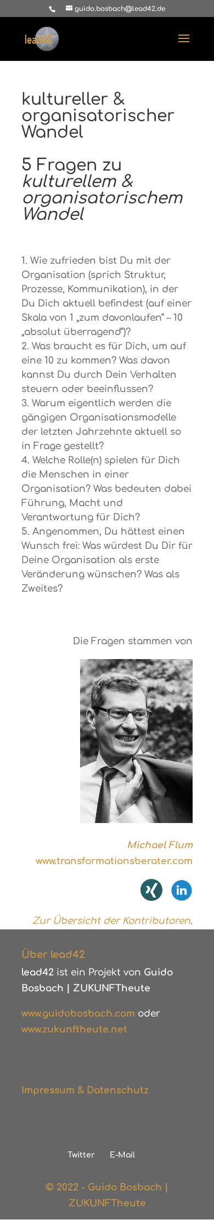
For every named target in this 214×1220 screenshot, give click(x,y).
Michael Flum (160, 845)
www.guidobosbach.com (78, 1013)
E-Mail (122, 1155)
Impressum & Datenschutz (85, 1090)
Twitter (81, 1155)
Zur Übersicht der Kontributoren (111, 921)
